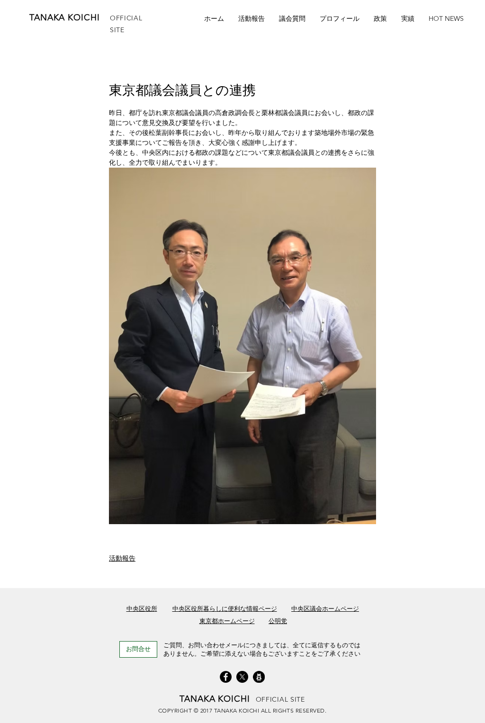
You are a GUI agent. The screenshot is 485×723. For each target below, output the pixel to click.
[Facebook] (226, 677)
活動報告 (122, 558)
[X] (242, 677)
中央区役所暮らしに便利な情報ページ (224, 608)
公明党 (278, 621)
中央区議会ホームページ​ (325, 608)
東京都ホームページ (227, 621)
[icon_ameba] (259, 677)
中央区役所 (141, 608)
